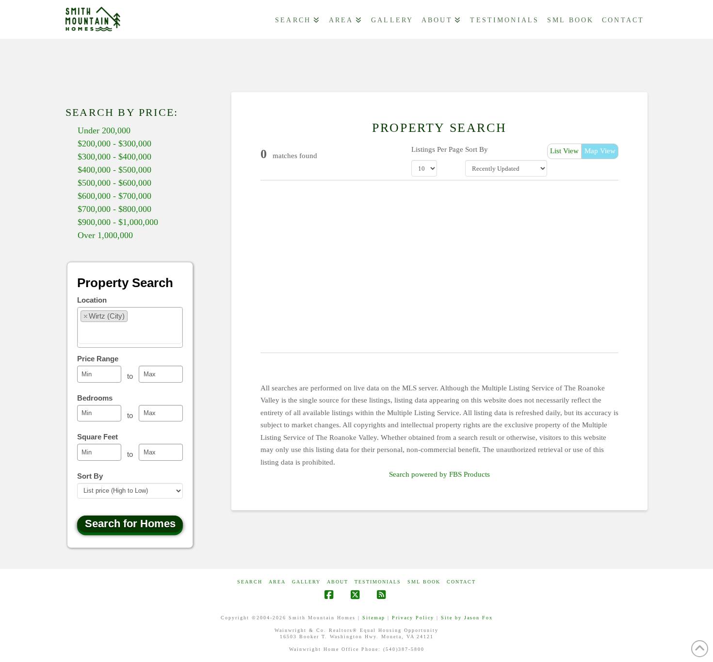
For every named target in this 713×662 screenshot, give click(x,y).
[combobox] (130, 327)
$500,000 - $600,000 (114, 183)
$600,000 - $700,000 (114, 196)
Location (92, 300)
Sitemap (373, 617)
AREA (277, 581)
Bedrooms (95, 398)
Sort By (476, 149)
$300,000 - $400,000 (114, 156)
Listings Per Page (437, 149)
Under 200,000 (104, 130)
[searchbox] (139, 324)
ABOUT (337, 581)
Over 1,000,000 (105, 235)
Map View (600, 151)
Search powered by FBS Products (439, 474)
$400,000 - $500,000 (114, 170)
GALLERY (306, 581)
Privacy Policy (413, 617)
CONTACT (461, 581)
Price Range (97, 359)
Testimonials (378, 581)
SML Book (423, 581)
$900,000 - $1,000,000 (118, 222)
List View (564, 151)
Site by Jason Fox (467, 617)
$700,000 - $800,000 (114, 209)
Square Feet (97, 437)
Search (249, 581)
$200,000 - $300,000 (114, 143)
